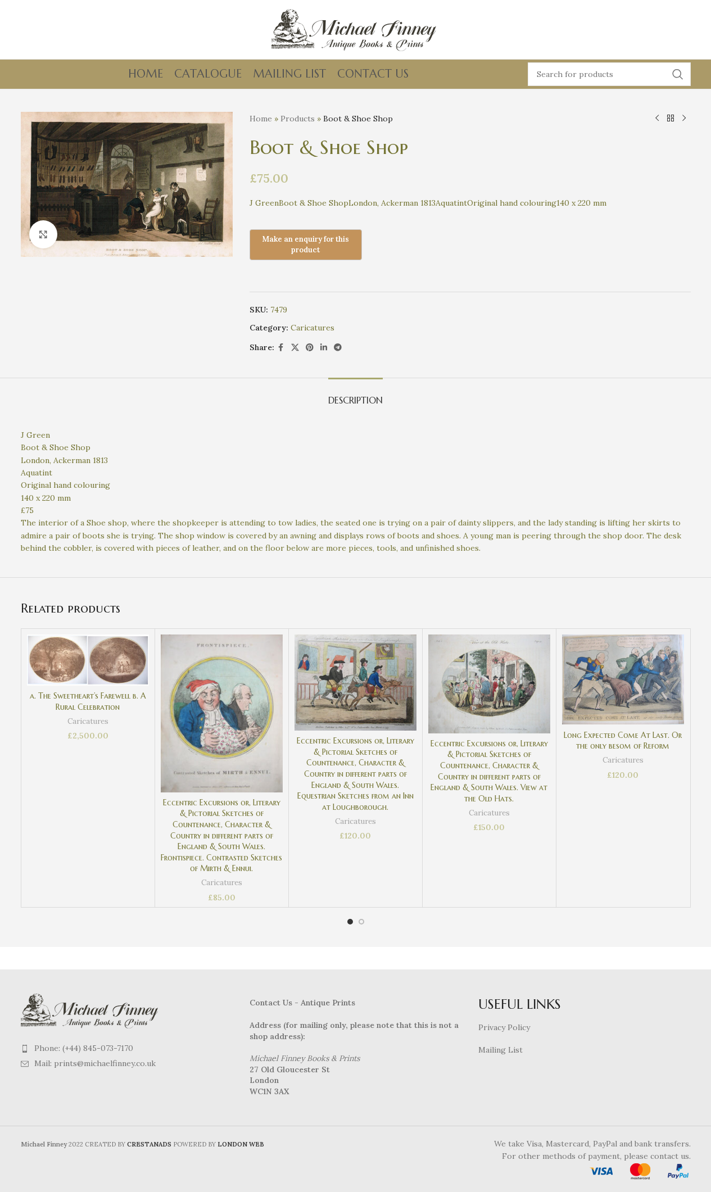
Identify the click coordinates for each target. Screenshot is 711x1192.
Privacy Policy (504, 1027)
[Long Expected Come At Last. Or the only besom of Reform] (623, 679)
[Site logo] (355, 29)
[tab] (355, 395)
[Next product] (684, 118)
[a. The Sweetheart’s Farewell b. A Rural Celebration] (88, 659)
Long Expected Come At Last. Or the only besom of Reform (623, 740)
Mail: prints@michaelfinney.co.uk (95, 1063)
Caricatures (312, 328)
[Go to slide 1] (350, 921)
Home (261, 119)
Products (297, 119)
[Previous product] (657, 118)
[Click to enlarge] (43, 234)
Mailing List (500, 1050)
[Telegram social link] (337, 347)
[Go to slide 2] (361, 921)
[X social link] (295, 347)
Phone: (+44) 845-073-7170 (83, 1048)
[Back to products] (670, 118)
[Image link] (91, 1010)
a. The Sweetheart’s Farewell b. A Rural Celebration (88, 701)
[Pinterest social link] (309, 347)
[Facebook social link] (281, 347)
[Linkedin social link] (323, 347)
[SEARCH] (678, 74)
